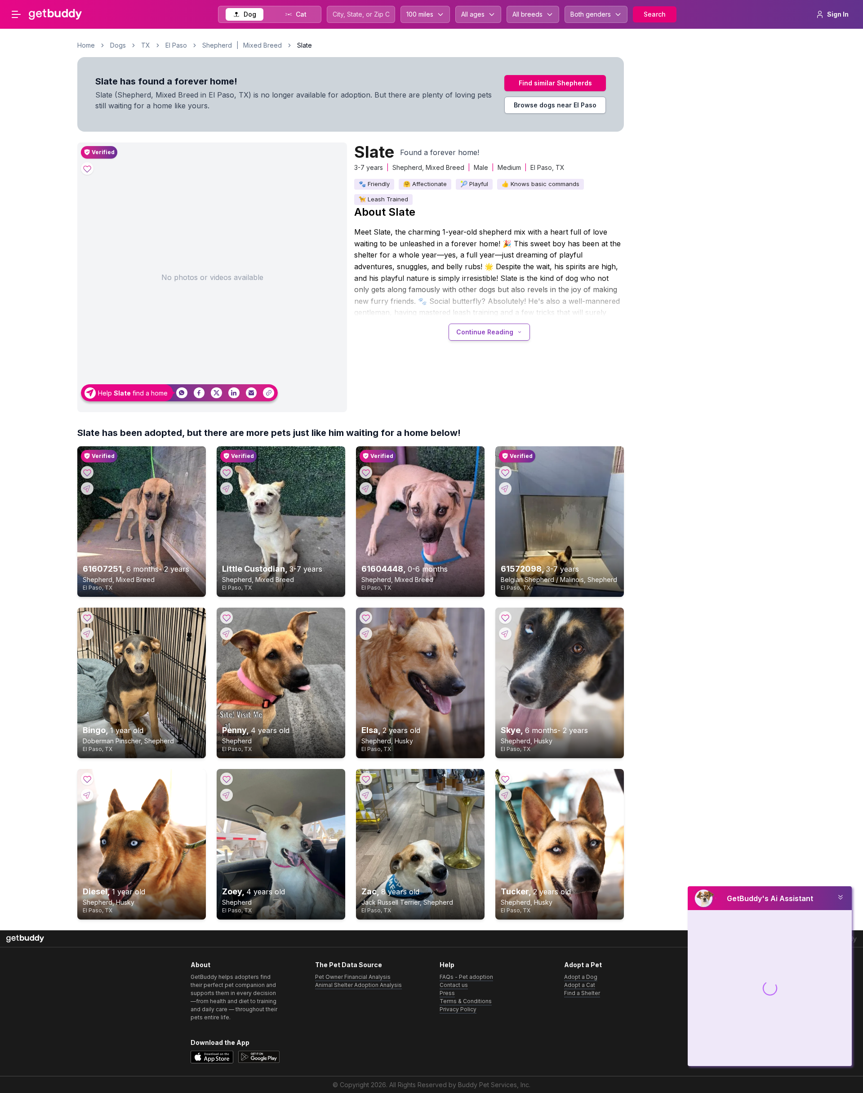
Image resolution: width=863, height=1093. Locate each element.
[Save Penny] (226, 617)
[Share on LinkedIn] (234, 393)
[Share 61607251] (87, 488)
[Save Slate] (87, 168)
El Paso (176, 45)
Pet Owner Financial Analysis (353, 976)
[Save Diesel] (87, 779)
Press (447, 993)
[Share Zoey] (226, 795)
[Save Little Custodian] (226, 472)
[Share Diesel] (87, 795)
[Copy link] (268, 393)
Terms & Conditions (466, 1001)
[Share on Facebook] (199, 393)
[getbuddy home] (25, 938)
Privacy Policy (458, 1009)
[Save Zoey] (226, 779)
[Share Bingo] (87, 633)
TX (145, 45)
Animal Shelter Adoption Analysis (358, 985)
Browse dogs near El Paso (555, 105)
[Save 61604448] (366, 472)
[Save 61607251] (87, 472)
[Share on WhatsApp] (181, 393)
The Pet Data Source (348, 965)
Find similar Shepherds (555, 83)
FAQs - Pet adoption (466, 976)
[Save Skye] (505, 617)
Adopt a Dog (580, 976)
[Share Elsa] (366, 633)
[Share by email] (251, 393)
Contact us (454, 985)
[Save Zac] (366, 779)
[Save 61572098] (505, 472)
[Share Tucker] (505, 795)
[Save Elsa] (366, 617)
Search (655, 14)
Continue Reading (484, 332)
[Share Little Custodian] (226, 488)
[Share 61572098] (505, 488)
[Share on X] (216, 393)
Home (86, 45)
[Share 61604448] (366, 488)
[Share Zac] (366, 795)
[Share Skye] (505, 633)
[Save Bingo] (87, 617)
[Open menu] (16, 14)
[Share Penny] (226, 633)
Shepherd (217, 45)
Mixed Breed (262, 45)
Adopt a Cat (579, 985)
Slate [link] (304, 45)
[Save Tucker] (505, 779)
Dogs (118, 45)
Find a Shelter (582, 993)
